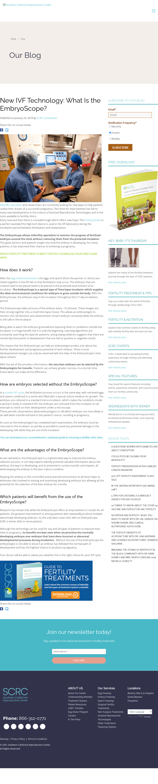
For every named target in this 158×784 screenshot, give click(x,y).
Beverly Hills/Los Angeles (141, 693)
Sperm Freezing (106, 701)
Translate (147, 717)
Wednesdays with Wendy (129, 406)
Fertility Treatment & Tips (130, 293)
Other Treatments (107, 723)
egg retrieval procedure (24, 278)
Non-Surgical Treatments (110, 712)
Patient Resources (77, 704)
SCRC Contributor (47, 118)
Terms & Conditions (37, 739)
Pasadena (133, 701)
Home (13, 39)
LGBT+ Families (75, 708)
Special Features (122, 376)
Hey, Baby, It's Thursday (127, 241)
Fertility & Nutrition (125, 320)
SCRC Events (118, 346)
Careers (72, 715)
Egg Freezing (104, 693)
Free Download (121, 162)
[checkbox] (130, 133)
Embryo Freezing (106, 697)
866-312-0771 (32, 718)
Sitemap (4, 739)
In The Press (74, 719)
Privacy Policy (18, 739)
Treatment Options (77, 701)
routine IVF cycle (14, 392)
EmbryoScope (92, 220)
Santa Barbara (135, 697)
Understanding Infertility (80, 697)
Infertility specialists (11, 205)
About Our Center (77, 693)
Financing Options (107, 727)
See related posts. (117, 282)
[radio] (130, 126)
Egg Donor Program (78, 712)
